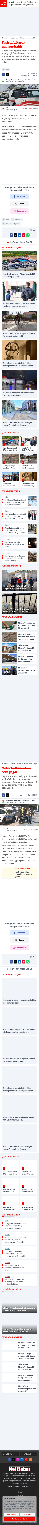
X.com (21, 204)
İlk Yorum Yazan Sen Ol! (21, 242)
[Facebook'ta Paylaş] (3, 74)
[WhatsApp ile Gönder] (28, 235)
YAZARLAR (27, 1454)
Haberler (4, 38)
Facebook (21, 196)
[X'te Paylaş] (7, 74)
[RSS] (30, 1459)
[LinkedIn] (22, 1459)
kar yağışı (18, 219)
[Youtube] (26, 1459)
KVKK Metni (27, 1514)
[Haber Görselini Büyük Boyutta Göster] (19, 95)
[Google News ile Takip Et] (33, 108)
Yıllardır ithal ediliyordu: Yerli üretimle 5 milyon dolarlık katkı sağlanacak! (22, 3)
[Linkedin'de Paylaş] (19, 235)
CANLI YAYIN (9, 1454)
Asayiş (12, 38)
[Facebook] (9, 1459)
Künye (19, 1492)
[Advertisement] (19, 21)
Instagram (21, 211)
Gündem (12, 763)
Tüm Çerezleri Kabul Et (19, 1519)
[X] (13, 1459)
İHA (11, 109)
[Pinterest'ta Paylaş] (23, 235)
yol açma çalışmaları (13, 224)
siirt (7, 69)
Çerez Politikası (11, 1514)
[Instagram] (18, 1459)
